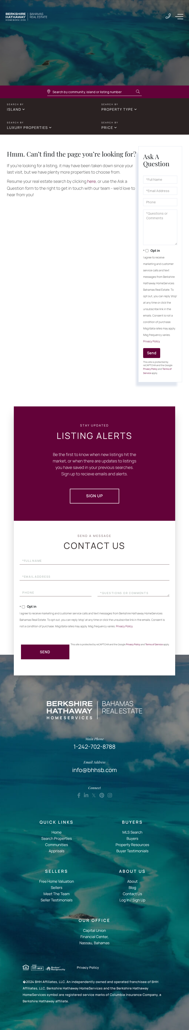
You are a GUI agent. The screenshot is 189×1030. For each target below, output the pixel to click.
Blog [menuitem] (132, 887)
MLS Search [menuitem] (132, 832)
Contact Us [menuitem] (132, 893)
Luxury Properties (27, 127)
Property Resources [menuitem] (132, 844)
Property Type (117, 109)
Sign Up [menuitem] (138, 900)
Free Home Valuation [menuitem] (56, 881)
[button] (138, 92)
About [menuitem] (132, 881)
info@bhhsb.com (94, 767)
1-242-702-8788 (168, 16)
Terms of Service (154, 644)
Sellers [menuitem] (56, 887)
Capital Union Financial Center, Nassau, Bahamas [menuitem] (94, 936)
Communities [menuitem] (56, 844)
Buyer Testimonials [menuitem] (132, 850)
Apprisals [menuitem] (56, 850)
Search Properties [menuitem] (56, 838)
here (91, 181)
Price (107, 127)
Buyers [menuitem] (132, 838)
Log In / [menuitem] (125, 900)
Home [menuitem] (57, 832)
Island (14, 109)
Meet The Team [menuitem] (57, 893)
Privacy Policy (151, 341)
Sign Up (94, 496)
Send (151, 352)
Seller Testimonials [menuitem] (56, 900)
